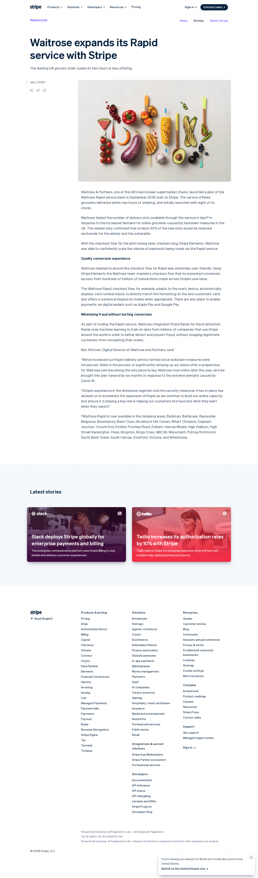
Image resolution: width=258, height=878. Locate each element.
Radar (85, 724)
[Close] (250, 858)
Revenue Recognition (95, 729)
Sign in (189, 7)
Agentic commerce (144, 629)
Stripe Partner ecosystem (149, 760)
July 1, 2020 (37, 82)
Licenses (189, 660)
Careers (188, 701)
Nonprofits (139, 719)
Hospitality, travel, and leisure (151, 703)
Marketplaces (141, 666)
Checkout (87, 645)
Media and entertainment (148, 713)
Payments (87, 713)
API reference (141, 785)
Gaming (137, 698)
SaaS (135, 682)
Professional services (146, 724)
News (184, 20)
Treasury (87, 750)
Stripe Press (191, 712)
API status (138, 791)
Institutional (191, 691)
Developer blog (142, 812)
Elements (87, 671)
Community (190, 634)
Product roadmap (194, 696)
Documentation (142, 780)
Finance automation (145, 650)
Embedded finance (144, 645)
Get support (191, 732)
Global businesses (144, 655)
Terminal (86, 745)
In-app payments (143, 661)
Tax (83, 740)
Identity (86, 682)
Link (83, 698)
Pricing (136, 6)
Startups (138, 624)
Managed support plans (198, 738)
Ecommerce (140, 640)
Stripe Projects (142, 806)
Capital (85, 640)
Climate (86, 650)
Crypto (85, 661)
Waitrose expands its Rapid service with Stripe (94, 48)
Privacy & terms (193, 645)
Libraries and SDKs (144, 801)
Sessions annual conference (201, 640)
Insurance (138, 708)
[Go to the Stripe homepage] (34, 612)
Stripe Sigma (89, 735)
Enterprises (139, 618)
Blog (186, 629)
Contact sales (212, 7)
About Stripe (219, 20)
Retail (135, 735)
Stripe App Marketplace (147, 754)
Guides (187, 618)
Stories (199, 20)
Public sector (140, 729)
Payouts (86, 719)
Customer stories (194, 624)
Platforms (138, 677)
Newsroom (38, 20)
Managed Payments (94, 703)
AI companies (141, 687)
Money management (145, 671)
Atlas (84, 624)
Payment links (90, 708)
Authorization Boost (94, 629)
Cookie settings (193, 670)
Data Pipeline (89, 666)
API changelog (141, 796)
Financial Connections (95, 677)
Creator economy (143, 692)
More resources (193, 676)
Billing (84, 634)
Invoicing (87, 687)
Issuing (85, 692)
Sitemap (188, 665)
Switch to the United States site (183, 868)
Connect (86, 655)
